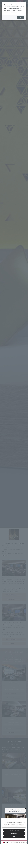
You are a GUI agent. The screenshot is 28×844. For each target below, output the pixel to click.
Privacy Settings (14, 830)
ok (20, 17)
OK (14, 836)
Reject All (14, 833)
